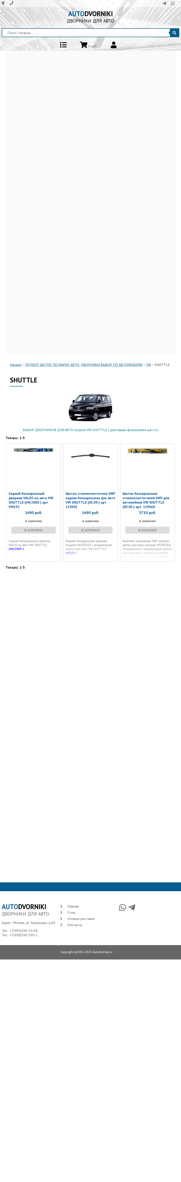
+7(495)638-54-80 (23, 930)
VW (148, 364)
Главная (73, 906)
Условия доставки (81, 918)
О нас (71, 912)
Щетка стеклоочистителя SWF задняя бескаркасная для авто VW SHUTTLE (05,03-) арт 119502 (90, 500)
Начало (15, 364)
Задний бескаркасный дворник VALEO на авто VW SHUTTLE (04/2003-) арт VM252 (31, 500)
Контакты (74, 925)
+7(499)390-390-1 (23, 935)
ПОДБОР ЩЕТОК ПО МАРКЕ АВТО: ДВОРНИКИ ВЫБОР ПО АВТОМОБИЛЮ (84, 364)
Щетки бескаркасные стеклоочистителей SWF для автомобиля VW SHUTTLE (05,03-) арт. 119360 (146, 500)
